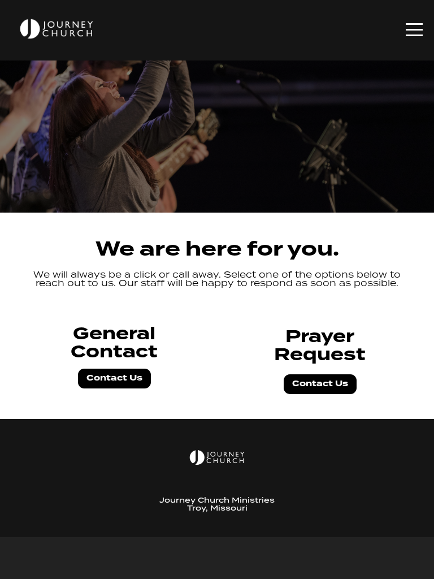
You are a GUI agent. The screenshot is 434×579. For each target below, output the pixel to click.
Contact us (114, 378)
